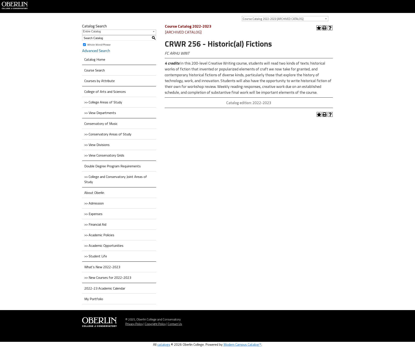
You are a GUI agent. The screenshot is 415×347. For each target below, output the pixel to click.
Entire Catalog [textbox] (92, 31)
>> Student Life (95, 256)
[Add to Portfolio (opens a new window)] (318, 27)
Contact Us (175, 324)
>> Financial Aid (95, 224)
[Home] (15, 5)
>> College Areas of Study (103, 102)
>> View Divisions (97, 144)
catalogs (163, 344)
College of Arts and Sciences (105, 91)
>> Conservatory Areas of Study (107, 134)
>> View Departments (100, 112)
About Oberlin (94, 192)
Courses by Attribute (99, 80)
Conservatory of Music (101, 123)
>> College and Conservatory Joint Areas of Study (115, 179)
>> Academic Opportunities (103, 245)
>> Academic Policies (99, 235)
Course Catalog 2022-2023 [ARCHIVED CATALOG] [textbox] (273, 19)
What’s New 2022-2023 (102, 266)
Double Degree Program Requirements (112, 166)
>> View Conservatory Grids (104, 155)
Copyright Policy (155, 324)
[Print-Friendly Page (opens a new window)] (324, 27)
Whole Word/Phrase (99, 45)
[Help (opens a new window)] (330, 27)
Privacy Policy (134, 324)
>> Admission (94, 203)
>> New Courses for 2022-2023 (107, 277)
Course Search (94, 70)
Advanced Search (96, 51)
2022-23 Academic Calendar (104, 288)
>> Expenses (93, 213)
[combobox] (285, 18)
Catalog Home (94, 59)
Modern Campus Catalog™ (242, 344)
